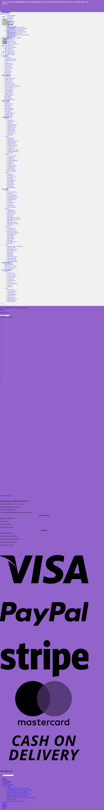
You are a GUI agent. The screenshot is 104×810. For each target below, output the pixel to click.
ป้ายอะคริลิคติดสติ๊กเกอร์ (12, 294)
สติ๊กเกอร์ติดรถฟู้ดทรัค (11, 27)
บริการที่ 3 (7, 154)
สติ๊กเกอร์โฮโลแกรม (7, 379)
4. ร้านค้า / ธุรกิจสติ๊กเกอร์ (8, 336)
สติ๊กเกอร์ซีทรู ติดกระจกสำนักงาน (11, 44)
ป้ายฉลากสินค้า (8, 66)
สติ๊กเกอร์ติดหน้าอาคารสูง (10, 99)
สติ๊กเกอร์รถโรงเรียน (11, 36)
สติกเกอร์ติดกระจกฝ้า (9, 45)
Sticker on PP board (11, 126)
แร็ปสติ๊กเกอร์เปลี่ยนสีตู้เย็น (12, 261)
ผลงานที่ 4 (7, 244)
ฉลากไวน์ (7, 62)
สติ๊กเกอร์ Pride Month (11, 213)
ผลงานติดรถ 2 (8, 30)
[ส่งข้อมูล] (2, 305)
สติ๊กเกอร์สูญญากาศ (7, 378)
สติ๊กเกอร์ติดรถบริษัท (11, 29)
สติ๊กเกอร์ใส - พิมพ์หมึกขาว (9, 381)
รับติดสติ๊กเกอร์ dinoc (11, 228)
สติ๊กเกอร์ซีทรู (9, 174)
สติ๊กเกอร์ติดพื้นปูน (8, 98)
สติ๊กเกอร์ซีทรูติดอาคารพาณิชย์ (13, 219)
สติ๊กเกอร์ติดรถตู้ (10, 17)
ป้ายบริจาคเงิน (10, 282)
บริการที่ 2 (7, 136)
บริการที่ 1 (7, 118)
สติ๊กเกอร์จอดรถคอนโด (11, 32)
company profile (6, 21)
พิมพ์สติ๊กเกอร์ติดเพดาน (9, 95)
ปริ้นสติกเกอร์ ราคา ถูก (11, 127)
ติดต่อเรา (4, 43)
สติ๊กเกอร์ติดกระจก (7, 38)
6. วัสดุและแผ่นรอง (7, 340)
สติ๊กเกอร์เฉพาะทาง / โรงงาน (10, 265)
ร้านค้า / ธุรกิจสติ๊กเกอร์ (9, 268)
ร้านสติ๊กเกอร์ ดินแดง (11, 165)
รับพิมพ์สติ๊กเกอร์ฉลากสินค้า (10, 59)
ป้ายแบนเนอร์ (10, 204)
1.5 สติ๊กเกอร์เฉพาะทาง (8, 329)
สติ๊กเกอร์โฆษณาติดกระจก (10, 41)
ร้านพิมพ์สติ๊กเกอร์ (10, 162)
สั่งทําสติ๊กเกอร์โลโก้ (9, 114)
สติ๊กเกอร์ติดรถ (6, 12)
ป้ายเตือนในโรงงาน (11, 131)
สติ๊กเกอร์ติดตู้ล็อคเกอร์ (11, 180)
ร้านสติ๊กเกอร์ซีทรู (10, 168)
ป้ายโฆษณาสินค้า (10, 133)
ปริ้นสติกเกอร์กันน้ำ (9, 63)
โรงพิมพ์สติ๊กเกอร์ (10, 120)
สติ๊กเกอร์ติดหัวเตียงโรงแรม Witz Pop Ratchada (16, 31)
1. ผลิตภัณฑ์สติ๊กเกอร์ (7, 320)
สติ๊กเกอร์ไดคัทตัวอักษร (9, 108)
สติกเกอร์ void (7, 69)
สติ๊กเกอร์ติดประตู (10, 184)
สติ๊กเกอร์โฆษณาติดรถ (11, 26)
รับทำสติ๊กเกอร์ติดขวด (9, 68)
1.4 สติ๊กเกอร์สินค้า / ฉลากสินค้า (10, 327)
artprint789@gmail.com (9, 509)
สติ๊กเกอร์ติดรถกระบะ (11, 33)
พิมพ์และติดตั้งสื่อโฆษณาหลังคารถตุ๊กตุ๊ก (15, 30)
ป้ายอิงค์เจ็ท (9, 123)
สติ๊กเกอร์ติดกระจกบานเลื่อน (10, 42)
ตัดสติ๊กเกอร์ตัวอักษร (9, 103)
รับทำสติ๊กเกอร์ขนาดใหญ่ (10, 84)
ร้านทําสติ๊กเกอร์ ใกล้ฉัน (12, 156)
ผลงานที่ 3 (7, 226)
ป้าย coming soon (8, 81)
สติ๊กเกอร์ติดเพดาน (7, 370)
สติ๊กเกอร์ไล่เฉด (10, 225)
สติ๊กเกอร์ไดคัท (6, 101)
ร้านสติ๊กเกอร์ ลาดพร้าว (12, 166)
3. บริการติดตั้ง (6, 334)
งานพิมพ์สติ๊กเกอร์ (6, 117)
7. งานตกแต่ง (5, 341)
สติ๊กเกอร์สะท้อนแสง (7, 376)
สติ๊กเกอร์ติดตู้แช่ (10, 181)
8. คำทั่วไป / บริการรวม (8, 343)
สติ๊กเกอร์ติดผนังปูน (9, 90)
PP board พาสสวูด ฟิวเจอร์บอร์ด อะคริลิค (12, 345)
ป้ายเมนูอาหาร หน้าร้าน (12, 274)
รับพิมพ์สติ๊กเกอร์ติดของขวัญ (10, 60)
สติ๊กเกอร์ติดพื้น (8, 96)
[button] (3, 16)
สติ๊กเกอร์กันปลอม (8, 71)
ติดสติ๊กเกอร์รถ (10, 24)
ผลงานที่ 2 (7, 208)
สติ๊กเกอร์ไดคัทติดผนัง (9, 91)
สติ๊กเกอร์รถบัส (10, 20)
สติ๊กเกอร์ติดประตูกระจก (9, 39)
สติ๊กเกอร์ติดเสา (10, 153)
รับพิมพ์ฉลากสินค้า (12, 799)
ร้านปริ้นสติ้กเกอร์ (10, 159)
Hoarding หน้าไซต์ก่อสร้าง (10, 78)
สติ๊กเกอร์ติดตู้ (10, 178)
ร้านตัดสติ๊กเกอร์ (8, 111)
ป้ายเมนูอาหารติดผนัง (9, 88)
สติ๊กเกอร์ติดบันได (10, 183)
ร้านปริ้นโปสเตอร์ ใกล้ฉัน (12, 160)
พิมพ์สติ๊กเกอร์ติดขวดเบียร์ (12, 140)
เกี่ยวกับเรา (5, 20)
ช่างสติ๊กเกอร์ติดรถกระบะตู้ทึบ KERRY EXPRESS (17, 28)
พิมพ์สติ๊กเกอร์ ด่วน (11, 139)
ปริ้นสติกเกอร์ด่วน (10, 121)
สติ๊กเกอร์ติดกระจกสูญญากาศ (10, 47)
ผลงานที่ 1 (7, 190)
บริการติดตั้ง (5, 189)
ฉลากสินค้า (5, 56)
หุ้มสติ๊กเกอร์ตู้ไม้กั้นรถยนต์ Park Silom (16, 795)
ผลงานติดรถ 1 (8, 14)
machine (4, 802)
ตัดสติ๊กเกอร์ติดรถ (10, 23)
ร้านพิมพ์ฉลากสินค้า (9, 65)
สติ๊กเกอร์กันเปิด (8, 72)
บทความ (4, 40)
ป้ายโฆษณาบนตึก (10, 273)
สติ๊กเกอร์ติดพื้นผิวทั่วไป (9, 264)
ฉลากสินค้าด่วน (8, 57)
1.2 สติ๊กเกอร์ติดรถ (7, 323)
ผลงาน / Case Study (7, 785)
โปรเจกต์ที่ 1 (8, 786)
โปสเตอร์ (4, 385)
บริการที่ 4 (7, 172)
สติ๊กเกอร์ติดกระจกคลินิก (10, 54)
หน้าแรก (4, 19)
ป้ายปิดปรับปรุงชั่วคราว (9, 87)
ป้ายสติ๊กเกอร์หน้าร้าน (11, 199)
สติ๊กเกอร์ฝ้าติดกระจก (9, 48)
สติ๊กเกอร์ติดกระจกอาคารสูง (9, 358)
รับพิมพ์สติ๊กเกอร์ (10, 148)
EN (3, 45)
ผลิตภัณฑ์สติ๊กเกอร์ (7, 262)
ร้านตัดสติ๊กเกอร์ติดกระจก (10, 53)
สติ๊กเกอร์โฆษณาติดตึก (11, 258)
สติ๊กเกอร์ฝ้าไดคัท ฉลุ (9, 50)
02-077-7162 (8, 504)
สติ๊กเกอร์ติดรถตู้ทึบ (11, 21)
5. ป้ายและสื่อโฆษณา (7, 338)
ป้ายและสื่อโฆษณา (7, 270)
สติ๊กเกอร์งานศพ (8, 74)
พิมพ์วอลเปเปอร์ (8, 76)
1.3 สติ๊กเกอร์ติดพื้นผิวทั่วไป (9, 325)
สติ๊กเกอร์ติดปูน (10, 186)
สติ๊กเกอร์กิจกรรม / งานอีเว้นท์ (11, 267)
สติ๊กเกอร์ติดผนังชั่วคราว (10, 82)
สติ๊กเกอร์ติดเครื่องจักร (11, 250)
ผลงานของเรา (6, 23)
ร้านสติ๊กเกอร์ (9, 163)
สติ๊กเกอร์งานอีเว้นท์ (11, 169)
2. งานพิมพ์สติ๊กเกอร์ (7, 332)
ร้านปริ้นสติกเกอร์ (10, 157)
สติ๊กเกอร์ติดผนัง (6, 75)
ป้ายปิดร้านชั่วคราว (9, 93)
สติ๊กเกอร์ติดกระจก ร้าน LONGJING (14, 37)
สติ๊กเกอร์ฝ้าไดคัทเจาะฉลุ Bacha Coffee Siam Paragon (18, 34)
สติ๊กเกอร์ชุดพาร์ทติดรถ (11, 35)
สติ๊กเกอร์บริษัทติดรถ (11, 15)
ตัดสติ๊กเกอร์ (7, 102)
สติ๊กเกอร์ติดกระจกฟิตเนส (10, 51)
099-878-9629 (7, 507)
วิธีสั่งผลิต (4, 806)
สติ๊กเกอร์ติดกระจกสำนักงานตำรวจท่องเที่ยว (16, 27)
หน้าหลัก (2, 308)
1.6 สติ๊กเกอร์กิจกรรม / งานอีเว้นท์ (10, 331)
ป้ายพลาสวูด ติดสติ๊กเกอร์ (12, 196)
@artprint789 (7, 512)
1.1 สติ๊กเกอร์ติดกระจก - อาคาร (10, 321)
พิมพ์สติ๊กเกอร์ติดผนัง (9, 79)
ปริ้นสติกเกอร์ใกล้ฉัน (11, 130)
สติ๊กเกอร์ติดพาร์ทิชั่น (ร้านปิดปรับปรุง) (12, 85)
